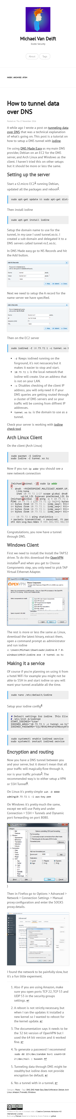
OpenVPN (56, 558)
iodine (56, 141)
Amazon (16, 1092)
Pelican (18, 1116)
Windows (32, 1092)
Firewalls (23, 1092)
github (53, 1116)
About (32, 56)
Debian (61, 1089)
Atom (25, 77)
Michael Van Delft (38, 38)
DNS (28, 1089)
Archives (17, 77)
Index (9, 77)
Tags (44, 56)
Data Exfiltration (51, 1089)
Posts (17, 1089)
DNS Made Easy (31, 148)
